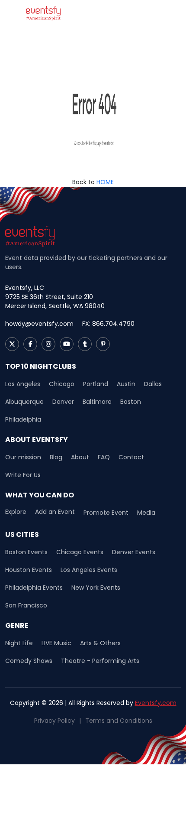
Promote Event (105, 512)
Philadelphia (23, 419)
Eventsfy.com (155, 702)
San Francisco (26, 605)
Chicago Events (79, 552)
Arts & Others (100, 643)
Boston (130, 401)
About (80, 457)
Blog (56, 457)
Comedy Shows (28, 660)
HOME (105, 182)
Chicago (61, 384)
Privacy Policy (54, 720)
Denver (63, 401)
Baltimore (97, 401)
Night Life (19, 643)
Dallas (153, 384)
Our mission (23, 457)
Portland (95, 384)
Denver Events (133, 552)
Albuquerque (24, 401)
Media (146, 512)
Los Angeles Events (89, 569)
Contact (131, 457)
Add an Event (55, 512)
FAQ (104, 457)
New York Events (95, 587)
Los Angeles (22, 384)
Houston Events (28, 569)
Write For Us (23, 475)
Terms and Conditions (118, 720)
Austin (126, 384)
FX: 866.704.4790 (108, 323)
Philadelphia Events (34, 587)
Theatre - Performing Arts (100, 660)
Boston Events (26, 552)
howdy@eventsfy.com (39, 323)
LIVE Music (56, 643)
